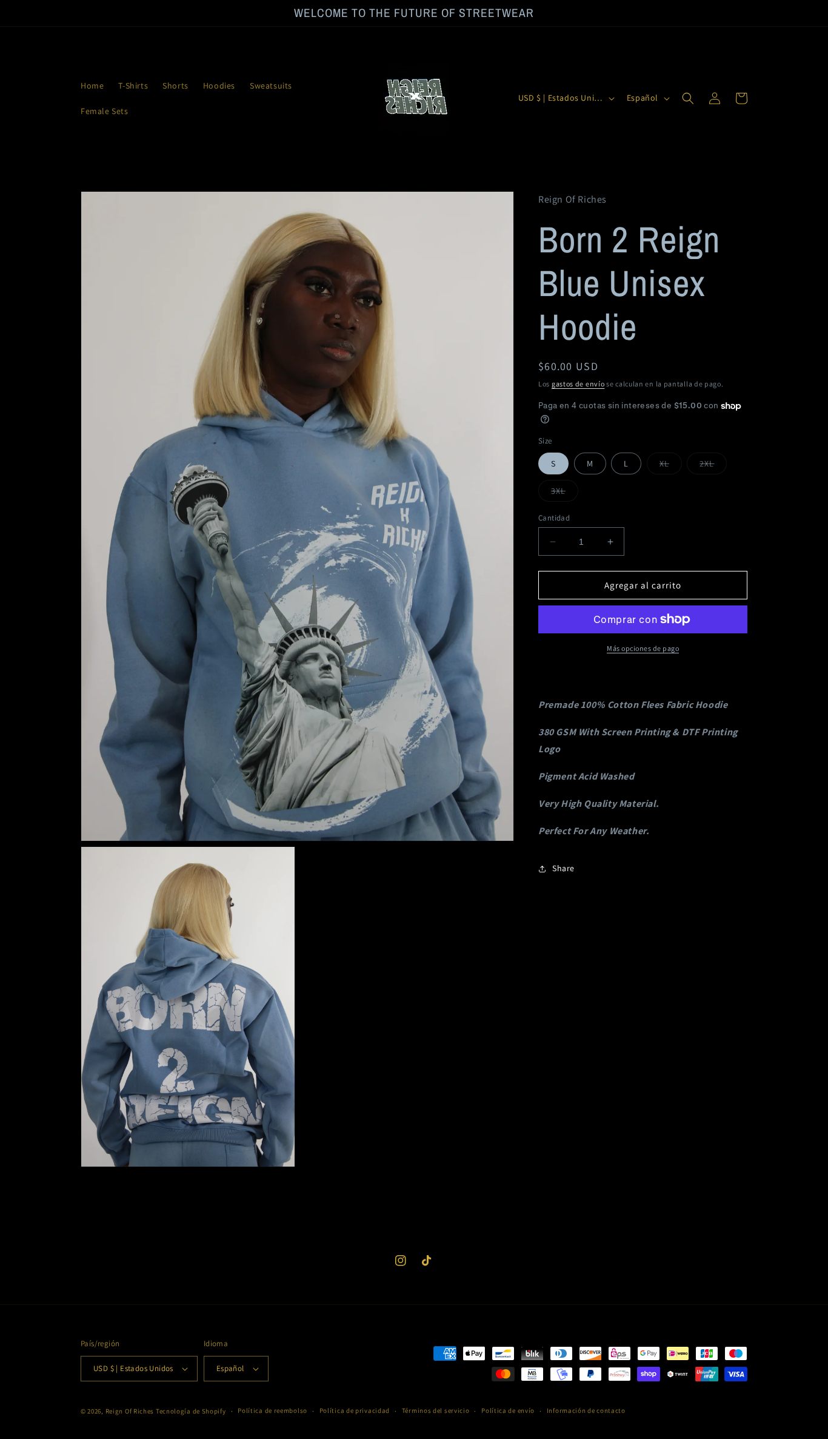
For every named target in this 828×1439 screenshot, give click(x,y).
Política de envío (508, 1410)
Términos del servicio (436, 1410)
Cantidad (554, 518)
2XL (713, 465)
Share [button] (563, 868)
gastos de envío (578, 383)
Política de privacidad (354, 1410)
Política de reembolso (272, 1410)
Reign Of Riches (130, 1411)
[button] (688, 98)
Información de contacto (586, 1410)
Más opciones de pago (643, 648)
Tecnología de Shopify (191, 1411)
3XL (564, 493)
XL (670, 465)
